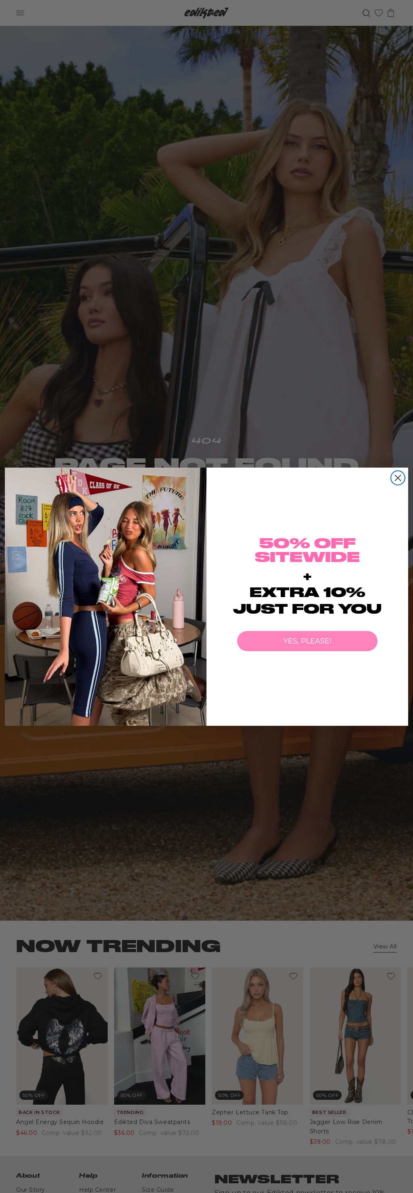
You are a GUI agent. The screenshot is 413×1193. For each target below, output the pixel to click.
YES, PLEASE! (307, 641)
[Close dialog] (398, 478)
